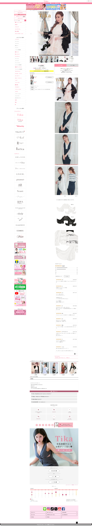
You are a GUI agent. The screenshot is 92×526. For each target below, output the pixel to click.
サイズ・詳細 (72, 65)
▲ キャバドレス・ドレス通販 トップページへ (72, 484)
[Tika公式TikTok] (49, 425)
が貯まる (54, 419)
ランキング (17, 26)
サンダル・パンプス (18, 73)
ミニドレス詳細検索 (18, 49)
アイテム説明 (60, 65)
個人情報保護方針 (65, 514)
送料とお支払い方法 (50, 512)
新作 (18, 22)
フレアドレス (17, 43)
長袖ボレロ (68, 357)
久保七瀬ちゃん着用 (58, 357)
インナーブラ (17, 82)
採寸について (32, 385)
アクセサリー (17, 87)
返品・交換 (33, 514)
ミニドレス (17, 39)
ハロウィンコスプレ (18, 93)
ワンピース (16, 47)
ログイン (20, 10)
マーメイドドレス (17, 62)
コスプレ (16, 91)
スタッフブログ (19, 33)
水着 (16, 100)
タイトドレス (17, 41)
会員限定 (69, 412)
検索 (25, 20)
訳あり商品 (17, 31)
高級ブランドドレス (18, 66)
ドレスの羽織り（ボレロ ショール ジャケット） (37, 10)
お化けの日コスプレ (18, 97)
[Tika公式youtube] (52, 425)
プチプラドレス (17, 71)
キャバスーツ (17, 75)
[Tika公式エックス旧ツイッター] (43, 425)
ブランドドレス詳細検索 (18, 69)
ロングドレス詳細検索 (18, 64)
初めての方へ (33, 512)
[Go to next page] (77, 354)
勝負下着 (16, 84)
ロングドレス (17, 56)
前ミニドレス (17, 54)
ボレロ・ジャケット (18, 78)
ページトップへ (77, 522)
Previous (31, 34)
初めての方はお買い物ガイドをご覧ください (37, 384)
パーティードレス (18, 89)
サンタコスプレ (17, 95)
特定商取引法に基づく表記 (51, 514)
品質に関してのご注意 (34, 387)
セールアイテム (17, 29)
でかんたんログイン (69, 419)
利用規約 (48, 516)
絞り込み (67, 276)
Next (77, 34)
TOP (30, 10)
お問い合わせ (20, 18)
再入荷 (16, 24)
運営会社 (32, 516)
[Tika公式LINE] (46, 425)
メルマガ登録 (53, 482)
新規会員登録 (20, 12)
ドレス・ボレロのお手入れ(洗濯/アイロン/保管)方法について (39, 388)
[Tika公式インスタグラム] (36, 425)
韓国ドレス (16, 45)
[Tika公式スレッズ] (39, 425)
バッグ (16, 80)
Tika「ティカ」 (64, 357)
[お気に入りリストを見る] (87, 1)
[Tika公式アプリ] (63, 425)
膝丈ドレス (17, 51)
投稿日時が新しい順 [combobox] (58, 276)
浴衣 (16, 102)
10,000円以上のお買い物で (38, 412)
